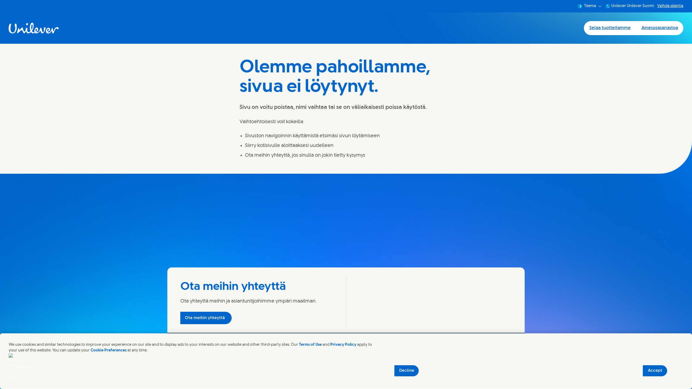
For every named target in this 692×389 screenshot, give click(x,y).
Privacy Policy (343, 345)
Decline (406, 370)
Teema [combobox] (590, 6)
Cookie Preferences (109, 350)
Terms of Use (310, 345)
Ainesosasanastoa (659, 28)
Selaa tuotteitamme (610, 28)
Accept (655, 370)
